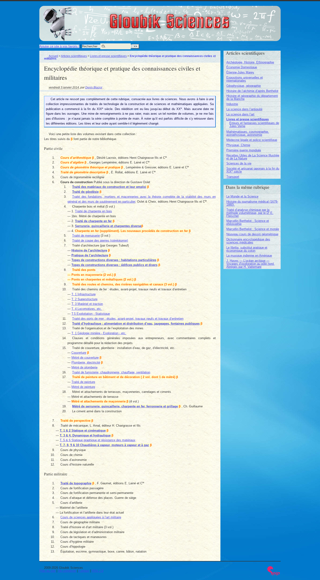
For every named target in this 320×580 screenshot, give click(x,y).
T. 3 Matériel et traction (87, 304)
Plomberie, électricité (85, 362)
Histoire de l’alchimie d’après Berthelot (252, 91)
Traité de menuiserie (86, 235)
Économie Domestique (241, 67)
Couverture (78, 352)
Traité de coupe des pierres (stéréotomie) (100, 240)
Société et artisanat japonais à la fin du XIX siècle (252, 170)
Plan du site (47, 570)
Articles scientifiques (74, 55)
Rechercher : (90, 46)
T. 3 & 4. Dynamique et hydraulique (85, 435)
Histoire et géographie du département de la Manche (252, 97)
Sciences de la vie (238, 163)
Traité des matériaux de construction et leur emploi (109, 187)
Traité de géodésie (85, 191)
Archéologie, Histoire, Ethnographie (250, 62)
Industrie (232, 104)
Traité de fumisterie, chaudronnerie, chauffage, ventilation (111, 372)
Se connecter (67, 570)
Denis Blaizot (93, 87)
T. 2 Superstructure (84, 299)
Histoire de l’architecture (89, 250)
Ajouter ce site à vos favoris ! (59, 46)
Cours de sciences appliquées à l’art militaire (90, 517)
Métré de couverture (85, 357)
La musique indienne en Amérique (249, 255)
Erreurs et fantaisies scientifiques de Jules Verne (254, 124)
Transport (232, 176)
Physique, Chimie (238, 145)
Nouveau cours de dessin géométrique (252, 234)
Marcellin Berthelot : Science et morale (252, 229)
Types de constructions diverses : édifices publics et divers (114, 265)
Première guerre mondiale (243, 150)
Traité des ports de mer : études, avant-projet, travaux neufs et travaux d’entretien (127, 318)
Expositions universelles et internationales (244, 79)
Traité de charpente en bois (93, 211)
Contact (84, 570)
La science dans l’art (240, 114)
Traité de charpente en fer (93, 221)
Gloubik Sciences (195, 18)
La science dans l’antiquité (244, 109)
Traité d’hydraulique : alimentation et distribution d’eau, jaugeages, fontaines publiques (136, 323)
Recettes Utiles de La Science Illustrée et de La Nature (252, 157)
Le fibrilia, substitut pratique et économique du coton (246, 249)
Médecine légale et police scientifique (251, 140)
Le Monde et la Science (242, 196)
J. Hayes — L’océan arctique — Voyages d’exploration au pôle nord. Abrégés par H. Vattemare (250, 264)
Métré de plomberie (84, 367)
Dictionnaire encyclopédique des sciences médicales (248, 241)
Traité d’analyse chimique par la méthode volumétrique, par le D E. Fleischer (249, 213)
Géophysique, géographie (243, 85)
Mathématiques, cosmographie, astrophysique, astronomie (247, 133)
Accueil (53, 55)
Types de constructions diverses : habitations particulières (113, 260)
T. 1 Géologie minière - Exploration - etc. (98, 333)
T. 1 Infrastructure (83, 294)
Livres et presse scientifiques (108, 55)
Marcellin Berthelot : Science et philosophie (247, 222)
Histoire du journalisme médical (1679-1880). (252, 203)
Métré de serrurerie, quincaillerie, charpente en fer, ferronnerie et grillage (125, 406)
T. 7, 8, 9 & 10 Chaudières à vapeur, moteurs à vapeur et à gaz (104, 445)
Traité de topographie (75, 483)
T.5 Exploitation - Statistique (90, 313)
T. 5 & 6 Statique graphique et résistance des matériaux (97, 440)
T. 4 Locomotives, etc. (86, 309)
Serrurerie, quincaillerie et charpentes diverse (108, 226)
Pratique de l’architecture (89, 255)
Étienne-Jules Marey (240, 72)
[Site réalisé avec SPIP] (274, 574)
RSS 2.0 (97, 570)
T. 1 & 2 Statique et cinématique (83, 430)
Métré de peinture (83, 387)
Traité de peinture (83, 382)
